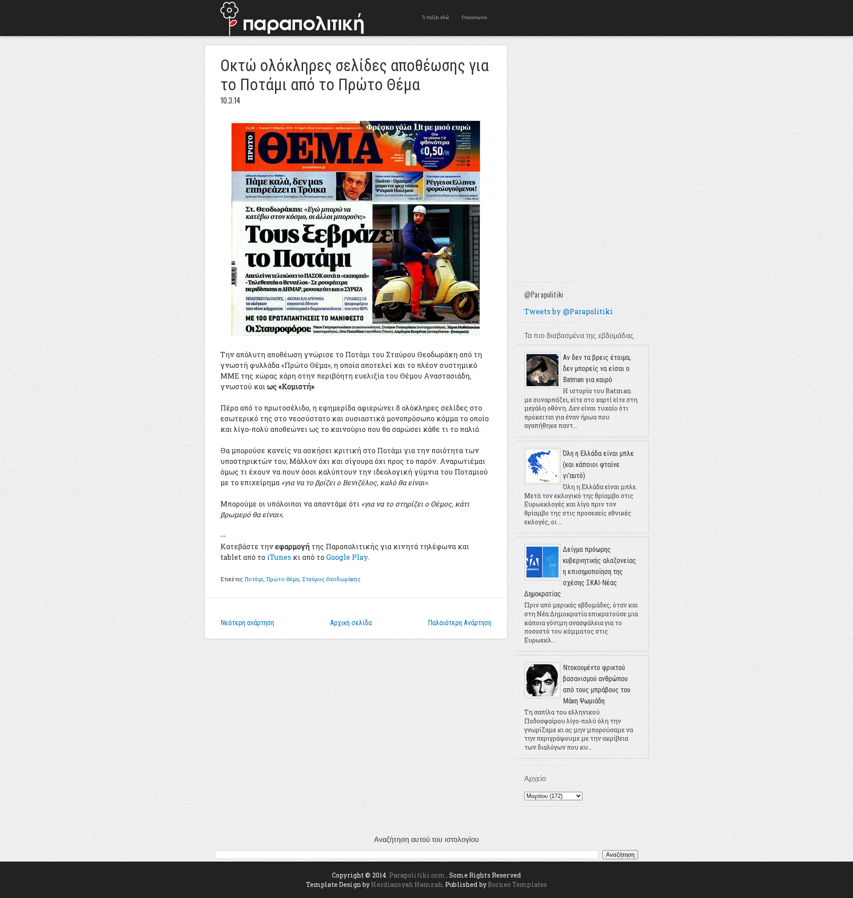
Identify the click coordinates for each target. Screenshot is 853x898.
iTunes (279, 557)
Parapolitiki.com (417, 875)
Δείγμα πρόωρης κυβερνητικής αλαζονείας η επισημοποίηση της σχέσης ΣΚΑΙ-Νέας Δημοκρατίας (580, 571)
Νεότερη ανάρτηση (247, 623)
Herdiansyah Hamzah (406, 884)
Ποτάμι (253, 579)
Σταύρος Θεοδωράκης (331, 579)
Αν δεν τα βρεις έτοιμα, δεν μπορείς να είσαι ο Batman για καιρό (597, 368)
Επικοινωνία (474, 17)
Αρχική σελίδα (351, 623)
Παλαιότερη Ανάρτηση (459, 623)
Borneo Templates (517, 884)
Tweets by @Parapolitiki (568, 311)
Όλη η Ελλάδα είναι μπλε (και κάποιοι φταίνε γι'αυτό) (598, 464)
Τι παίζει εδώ (435, 17)
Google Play (347, 557)
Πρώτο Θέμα (282, 579)
